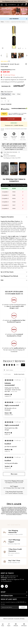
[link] (24, 119)
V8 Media (22, 618)
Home (2, 22)
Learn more (20, 114)
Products (7, 22)
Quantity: (3, 98)
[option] (14, 1)
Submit (23, 607)
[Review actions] (23, 380)
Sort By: (16, 374)
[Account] (18, 5)
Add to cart (11, 119)
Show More (14, 391)
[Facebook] (2, 586)
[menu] (2, 5)
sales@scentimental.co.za (11, 576)
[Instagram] (6, 586)
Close (26, 18)
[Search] (6, 5)
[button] (22, 48)
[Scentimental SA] (14, 11)
